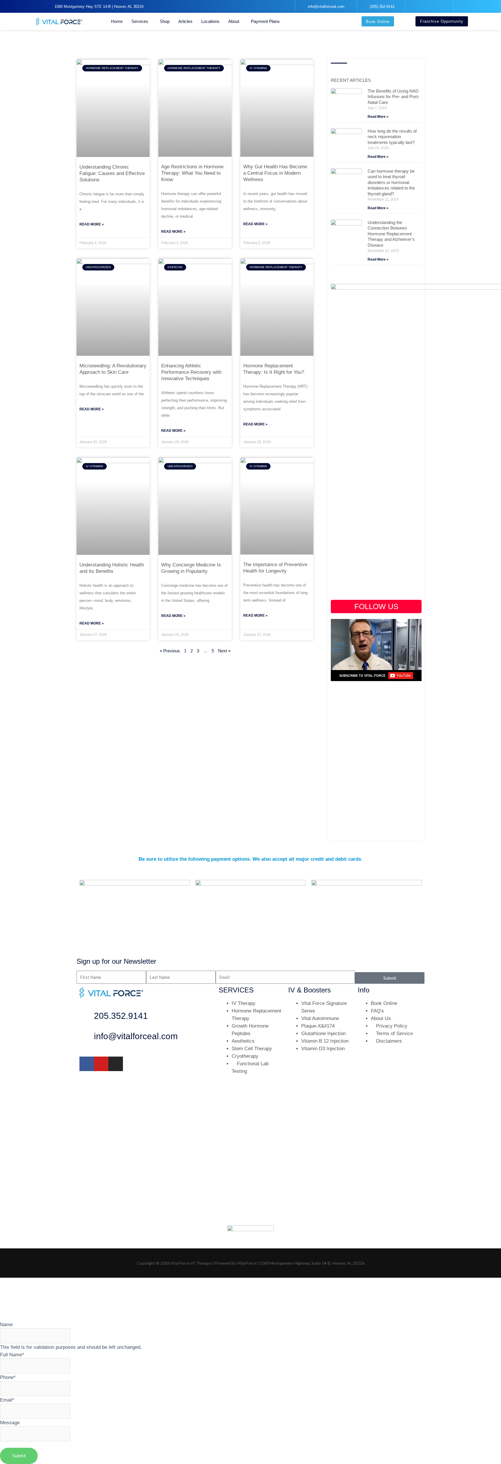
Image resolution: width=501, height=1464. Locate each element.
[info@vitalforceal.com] (86, 1037)
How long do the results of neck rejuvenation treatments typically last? (392, 137)
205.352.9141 (121, 1016)
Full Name (12, 1354)
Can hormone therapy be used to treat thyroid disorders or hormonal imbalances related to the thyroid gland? (391, 182)
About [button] (233, 21)
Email (7, 1399)
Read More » (91, 224)
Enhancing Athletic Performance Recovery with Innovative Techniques (191, 372)
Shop (165, 21)
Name (6, 1324)
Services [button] (139, 21)
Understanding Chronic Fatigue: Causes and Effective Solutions (112, 173)
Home (117, 21)
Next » (224, 650)
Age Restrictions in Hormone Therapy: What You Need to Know (192, 173)
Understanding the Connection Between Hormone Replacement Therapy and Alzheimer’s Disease (391, 234)
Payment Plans (265, 21)
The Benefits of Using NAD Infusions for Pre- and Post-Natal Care (394, 97)
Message (10, 1422)
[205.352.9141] (86, 1017)
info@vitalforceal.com (136, 1036)
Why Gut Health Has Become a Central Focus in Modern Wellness (275, 173)
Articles (185, 21)
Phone (8, 1377)
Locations (210, 21)
